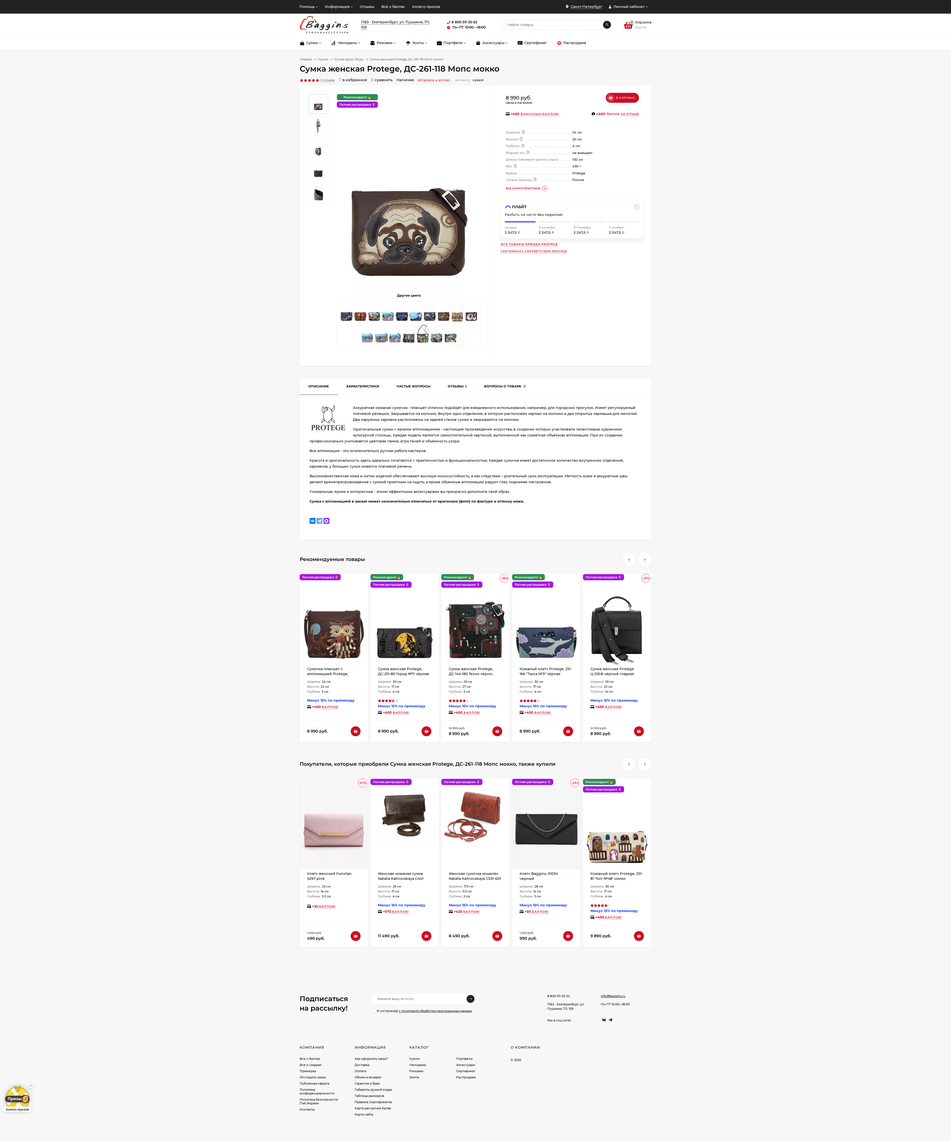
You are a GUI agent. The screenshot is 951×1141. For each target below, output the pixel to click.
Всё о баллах (393, 6)
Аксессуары (465, 1065)
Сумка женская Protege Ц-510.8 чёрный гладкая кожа (612, 674)
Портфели (464, 1059)
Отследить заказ (313, 1077)
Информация (337, 6)
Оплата (360, 1071)
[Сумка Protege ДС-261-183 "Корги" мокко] (450, 335)
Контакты (307, 1109)
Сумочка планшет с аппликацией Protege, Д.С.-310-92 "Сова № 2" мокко (333, 674)
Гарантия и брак (367, 1083)
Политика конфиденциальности (317, 1091)
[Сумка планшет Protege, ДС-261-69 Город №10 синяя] (402, 314)
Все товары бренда (529, 244)
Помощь (307, 6)
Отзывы (367, 6)
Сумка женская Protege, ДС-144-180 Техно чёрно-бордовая (471, 674)
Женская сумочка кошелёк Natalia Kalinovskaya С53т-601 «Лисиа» (475, 878)
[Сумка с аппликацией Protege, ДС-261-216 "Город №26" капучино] (367, 335)
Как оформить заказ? (371, 1059)
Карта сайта (364, 1114)
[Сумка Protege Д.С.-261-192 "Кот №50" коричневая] (457, 314)
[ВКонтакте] (313, 521)
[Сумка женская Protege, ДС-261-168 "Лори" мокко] (422, 335)
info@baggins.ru (613, 996)
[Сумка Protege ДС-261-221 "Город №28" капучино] (388, 314)
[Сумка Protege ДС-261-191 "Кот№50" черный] (408, 335)
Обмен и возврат (368, 1077)
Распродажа (466, 1077)
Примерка (308, 1071)
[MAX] (326, 521)
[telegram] (610, 1020)
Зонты (414, 1077)
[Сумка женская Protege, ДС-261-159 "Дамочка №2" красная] (360, 314)
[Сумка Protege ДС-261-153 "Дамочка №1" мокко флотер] (415, 314)
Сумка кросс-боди (348, 59)
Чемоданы (417, 1065)
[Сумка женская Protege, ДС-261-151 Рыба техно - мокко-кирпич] (443, 314)
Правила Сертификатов (373, 1102)
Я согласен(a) (424, 1011)
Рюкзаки (416, 1071)
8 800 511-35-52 (558, 996)
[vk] (604, 1020)
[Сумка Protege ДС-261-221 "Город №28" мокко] (395, 335)
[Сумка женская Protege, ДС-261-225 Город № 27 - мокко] (436, 335)
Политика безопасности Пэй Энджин (319, 1101)
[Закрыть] (31, 1086)
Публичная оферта (314, 1083)
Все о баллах (310, 1059)
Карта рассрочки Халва (373, 1108)
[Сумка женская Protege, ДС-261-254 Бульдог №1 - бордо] (471, 314)
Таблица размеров (369, 1096)
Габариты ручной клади (373, 1089)
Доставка (362, 1065)
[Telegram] (319, 521)
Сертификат (465, 1071)
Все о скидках (310, 1065)
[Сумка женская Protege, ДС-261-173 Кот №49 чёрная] (374, 314)
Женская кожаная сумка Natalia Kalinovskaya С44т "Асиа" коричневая (401, 878)
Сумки (323, 59)
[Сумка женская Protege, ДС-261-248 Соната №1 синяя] (346, 314)
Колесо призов (426, 6)
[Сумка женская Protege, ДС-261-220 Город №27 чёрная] (429, 314)
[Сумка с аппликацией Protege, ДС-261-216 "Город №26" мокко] (381, 335)
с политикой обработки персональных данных (435, 1011)
